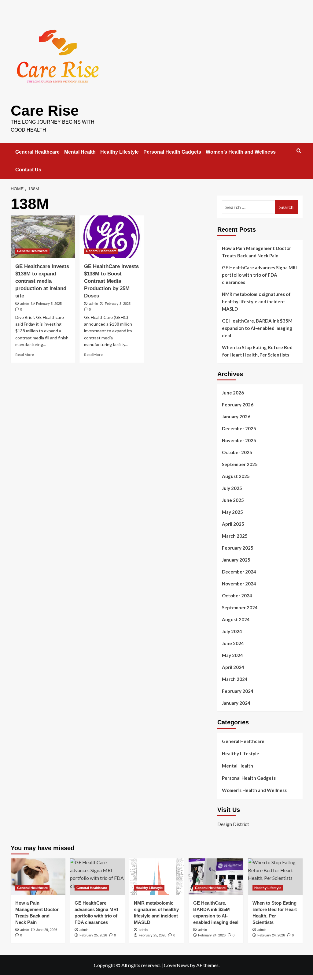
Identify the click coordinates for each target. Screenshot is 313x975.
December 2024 (239, 571)
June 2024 (233, 643)
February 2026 (237, 404)
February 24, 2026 (212, 935)
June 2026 (233, 392)
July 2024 (232, 631)
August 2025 (236, 476)
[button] (299, 150)
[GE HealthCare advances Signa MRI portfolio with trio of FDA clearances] (97, 876)
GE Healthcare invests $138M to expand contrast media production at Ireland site (42, 280)
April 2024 (233, 667)
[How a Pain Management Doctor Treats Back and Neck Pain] (38, 876)
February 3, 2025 (118, 303)
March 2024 (235, 679)
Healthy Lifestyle (119, 152)
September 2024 (240, 607)
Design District (233, 824)
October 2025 (237, 452)
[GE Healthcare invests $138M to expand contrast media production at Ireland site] (43, 236)
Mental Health (80, 152)
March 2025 (235, 536)
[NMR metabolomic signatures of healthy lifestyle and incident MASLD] (156, 876)
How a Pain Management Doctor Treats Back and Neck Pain (256, 251)
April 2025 (233, 524)
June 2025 (233, 500)
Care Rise (45, 111)
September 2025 (240, 464)
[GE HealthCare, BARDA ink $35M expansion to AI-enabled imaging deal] (216, 876)
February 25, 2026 (93, 935)
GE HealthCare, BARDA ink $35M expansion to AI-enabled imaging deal (257, 328)
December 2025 (239, 428)
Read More (24, 354)
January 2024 (236, 703)
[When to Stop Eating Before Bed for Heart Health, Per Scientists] (275, 876)
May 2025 (232, 512)
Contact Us (28, 169)
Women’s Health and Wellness (241, 152)
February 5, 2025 (49, 303)
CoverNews (176, 965)
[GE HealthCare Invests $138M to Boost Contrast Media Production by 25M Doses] (111, 236)
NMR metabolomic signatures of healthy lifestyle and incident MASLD (256, 301)
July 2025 (232, 488)
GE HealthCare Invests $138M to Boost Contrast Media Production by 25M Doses (111, 280)
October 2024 (237, 595)
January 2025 (236, 559)
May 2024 (232, 655)
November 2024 (239, 583)
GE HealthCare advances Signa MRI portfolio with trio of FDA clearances (259, 275)
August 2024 (236, 619)
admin (24, 303)
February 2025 (237, 548)
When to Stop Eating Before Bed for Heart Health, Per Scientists (257, 351)
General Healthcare (37, 152)
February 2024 (237, 691)
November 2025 (239, 440)
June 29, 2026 (46, 930)
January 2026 (236, 416)
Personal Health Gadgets (172, 152)
